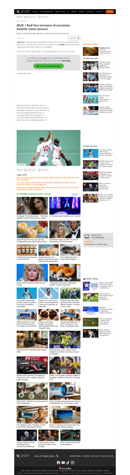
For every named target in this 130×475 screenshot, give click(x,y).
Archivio (110, 456)
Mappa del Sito (95, 456)
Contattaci (86, 456)
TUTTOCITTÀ (72, 470)
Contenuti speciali (75, 456)
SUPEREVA (106, 470)
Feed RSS (104, 456)
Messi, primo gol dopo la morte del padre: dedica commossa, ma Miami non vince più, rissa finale (48, 179)
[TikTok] (67, 464)
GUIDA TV (90, 11)
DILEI (78, 470)
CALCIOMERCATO (46, 11)
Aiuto (57, 473)
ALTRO (98, 11)
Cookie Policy (39, 473)
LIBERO (23, 470)
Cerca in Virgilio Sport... (45, 456)
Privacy (33, 473)
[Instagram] (72, 464)
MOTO (74, 11)
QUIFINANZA (90, 470)
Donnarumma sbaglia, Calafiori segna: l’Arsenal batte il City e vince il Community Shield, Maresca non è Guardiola (47, 188)
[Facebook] (58, 464)
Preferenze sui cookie (49, 473)
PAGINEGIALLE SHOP (47, 470)
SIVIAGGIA (84, 470)
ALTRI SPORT (24, 21)
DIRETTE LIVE (60, 11)
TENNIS (81, 11)
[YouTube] (63, 464)
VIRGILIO (28, 470)
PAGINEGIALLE (36, 470)
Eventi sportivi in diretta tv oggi (96, 244)
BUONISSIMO (98, 470)
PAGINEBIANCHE (63, 470)
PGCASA (56, 470)
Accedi (109, 12)
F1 (68, 11)
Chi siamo (20, 473)
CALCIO (35, 11)
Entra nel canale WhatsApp (50, 66)
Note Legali (27, 473)
